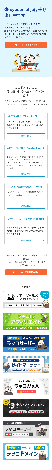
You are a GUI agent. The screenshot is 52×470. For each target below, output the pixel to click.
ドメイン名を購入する (27, 45)
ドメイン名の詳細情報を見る (26, 272)
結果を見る (26, 136)
